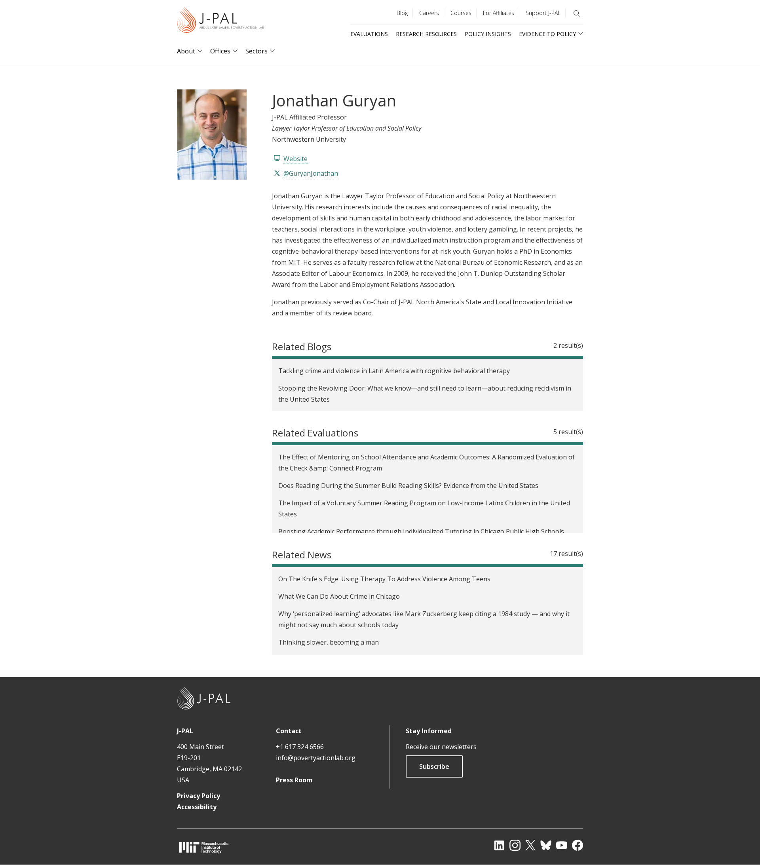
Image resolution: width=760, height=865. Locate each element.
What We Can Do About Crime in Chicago (339, 596)
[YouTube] (561, 845)
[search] (576, 13)
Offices (220, 51)
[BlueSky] (545, 845)
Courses (460, 13)
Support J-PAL (543, 13)
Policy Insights (488, 34)
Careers (429, 13)
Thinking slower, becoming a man (328, 642)
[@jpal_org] (515, 845)
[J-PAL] (220, 21)
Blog (402, 13)
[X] (530, 845)
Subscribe (434, 766)
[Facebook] (577, 845)
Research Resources (426, 34)
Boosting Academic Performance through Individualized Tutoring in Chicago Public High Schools (421, 531)
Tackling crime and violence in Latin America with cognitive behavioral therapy (394, 370)
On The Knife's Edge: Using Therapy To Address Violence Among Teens (384, 579)
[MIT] (204, 847)
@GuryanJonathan (310, 173)
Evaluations (369, 34)
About (186, 51)
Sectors (256, 51)
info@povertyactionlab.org (315, 757)
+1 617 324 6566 (300, 746)
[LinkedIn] (499, 845)
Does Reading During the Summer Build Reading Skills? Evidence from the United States (408, 485)
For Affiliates (498, 13)
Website (295, 158)
